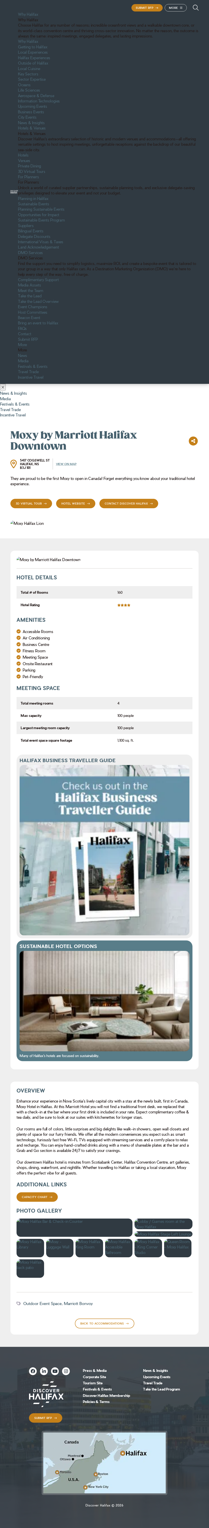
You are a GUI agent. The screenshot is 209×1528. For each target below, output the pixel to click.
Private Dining (29, 166)
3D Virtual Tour (29, 503)
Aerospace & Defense (36, 95)
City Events (27, 117)
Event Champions (33, 306)
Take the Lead (30, 295)
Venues (24, 160)
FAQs (22, 328)
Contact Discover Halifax (126, 503)
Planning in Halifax (33, 198)
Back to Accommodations (102, 1323)
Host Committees (33, 312)
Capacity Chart (35, 1196)
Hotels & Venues (32, 128)
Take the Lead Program (161, 1389)
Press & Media (95, 1370)
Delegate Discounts (34, 236)
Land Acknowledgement (38, 247)
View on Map (66, 464)
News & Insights (31, 122)
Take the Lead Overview (38, 301)
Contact (24, 333)
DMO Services (30, 252)
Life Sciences (29, 90)
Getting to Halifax (32, 46)
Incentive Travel (30, 377)
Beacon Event (29, 317)
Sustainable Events (33, 203)
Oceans (24, 84)
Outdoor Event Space (42, 1303)
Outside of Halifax (33, 63)
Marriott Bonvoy (78, 1303)
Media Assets (29, 285)
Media (23, 360)
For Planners (28, 176)
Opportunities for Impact (38, 214)
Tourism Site (93, 1383)
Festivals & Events (33, 366)
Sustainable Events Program (41, 220)
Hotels (23, 155)
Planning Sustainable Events (41, 209)
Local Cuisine (29, 68)
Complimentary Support (38, 279)
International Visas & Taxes (40, 241)
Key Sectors (28, 74)
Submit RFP (144, 7)
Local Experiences (33, 52)
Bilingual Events (30, 231)
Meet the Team (30, 290)
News (22, 355)
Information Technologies (39, 101)
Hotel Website (73, 503)
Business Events (31, 111)
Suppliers (26, 225)
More (173, 7)
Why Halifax (28, 14)
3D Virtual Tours (31, 171)
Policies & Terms (96, 1402)
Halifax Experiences (34, 57)
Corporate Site (94, 1377)
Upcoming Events (32, 106)
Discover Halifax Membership (106, 1395)
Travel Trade (28, 371)
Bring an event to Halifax (38, 323)
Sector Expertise (32, 79)
